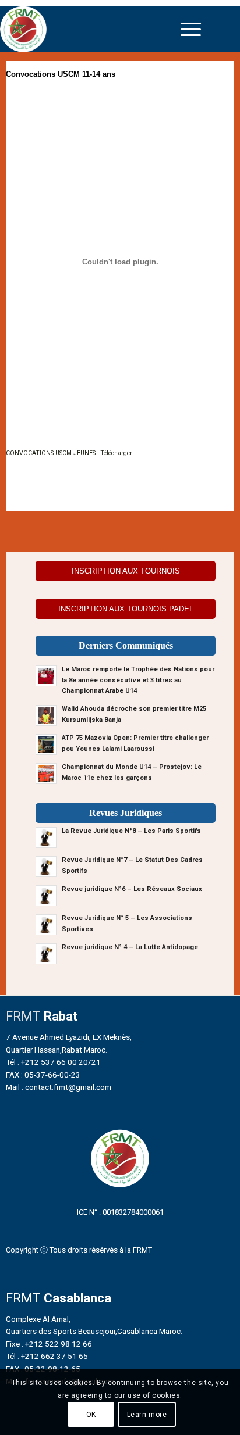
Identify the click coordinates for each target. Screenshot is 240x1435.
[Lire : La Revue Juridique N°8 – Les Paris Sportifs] (46, 837)
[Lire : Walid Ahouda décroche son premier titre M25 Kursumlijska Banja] (46, 715)
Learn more (147, 1415)
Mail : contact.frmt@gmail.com (58, 1087)
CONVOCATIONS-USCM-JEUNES (51, 453)
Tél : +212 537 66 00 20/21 (53, 1062)
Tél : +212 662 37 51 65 (47, 1356)
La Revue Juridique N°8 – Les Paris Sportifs (131, 831)
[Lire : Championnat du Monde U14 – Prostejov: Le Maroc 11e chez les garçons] (46, 773)
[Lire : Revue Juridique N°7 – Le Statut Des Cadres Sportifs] (46, 866)
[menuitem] (191, 29)
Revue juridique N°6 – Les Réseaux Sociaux (132, 889)
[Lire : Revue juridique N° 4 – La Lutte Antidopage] (46, 953)
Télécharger (116, 453)
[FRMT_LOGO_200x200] (91, 29)
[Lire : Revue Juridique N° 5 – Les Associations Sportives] (46, 924)
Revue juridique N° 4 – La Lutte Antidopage (130, 947)
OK (91, 1415)
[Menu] (191, 29)
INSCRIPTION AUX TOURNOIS (126, 571)
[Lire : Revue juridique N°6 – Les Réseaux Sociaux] (46, 895)
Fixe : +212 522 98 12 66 (49, 1343)
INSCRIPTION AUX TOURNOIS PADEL (125, 608)
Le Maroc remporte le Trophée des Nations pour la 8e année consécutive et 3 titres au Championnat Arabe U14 (138, 680)
